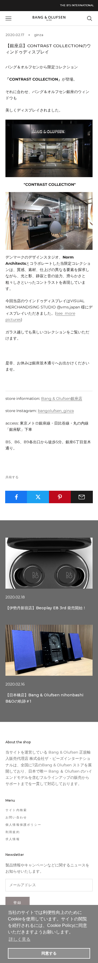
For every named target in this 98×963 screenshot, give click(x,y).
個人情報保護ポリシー (23, 825)
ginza (38, 35)
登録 (17, 902)
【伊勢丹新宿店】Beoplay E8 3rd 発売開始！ (45, 607)
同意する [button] (49, 953)
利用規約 (12, 832)
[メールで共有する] (82, 497)
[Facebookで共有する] (16, 497)
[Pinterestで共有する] (60, 497)
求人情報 (12, 839)
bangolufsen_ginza (56, 410)
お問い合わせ (16, 817)
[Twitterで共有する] (38, 497)
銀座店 (61, 398)
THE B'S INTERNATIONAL (77, 5)
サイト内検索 (16, 810)
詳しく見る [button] (19, 939)
